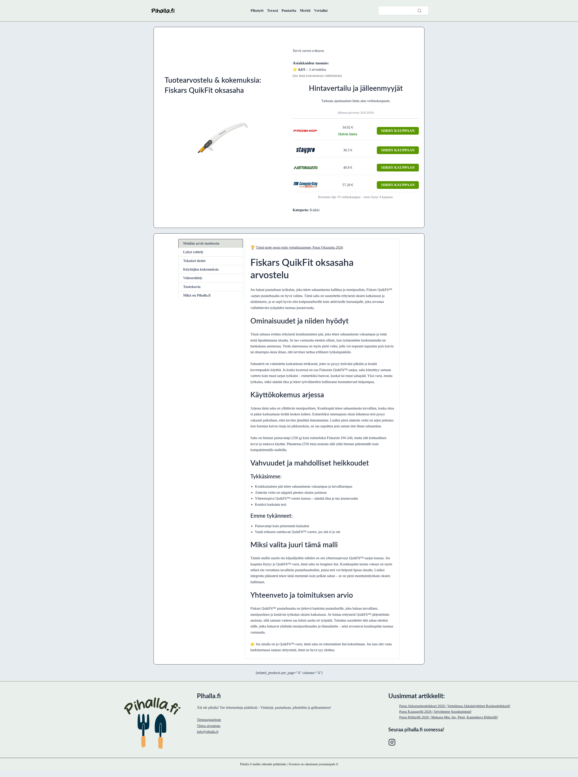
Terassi (272, 10)
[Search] (419, 10)
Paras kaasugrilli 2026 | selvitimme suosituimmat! (435, 712)
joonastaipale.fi (328, 764)
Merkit (305, 10)
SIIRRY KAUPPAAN (398, 131)
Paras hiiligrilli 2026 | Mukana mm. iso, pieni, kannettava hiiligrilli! (448, 717)
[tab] (210, 243)
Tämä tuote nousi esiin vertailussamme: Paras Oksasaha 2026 (299, 247)
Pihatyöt (257, 10)
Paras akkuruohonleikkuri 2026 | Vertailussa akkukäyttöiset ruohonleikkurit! (454, 706)
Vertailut (321, 10)
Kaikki (314, 210)
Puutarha (289, 10)
